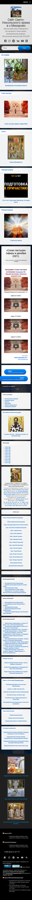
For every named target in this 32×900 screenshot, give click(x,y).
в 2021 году (7, 451)
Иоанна (5, 492)
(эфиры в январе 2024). (16, 124)
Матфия (5, 489)
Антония (19, 497)
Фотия (23, 492)
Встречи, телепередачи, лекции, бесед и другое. (17, 642)
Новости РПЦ (8, 833)
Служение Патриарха (10, 842)
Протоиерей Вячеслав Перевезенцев (14, 602)
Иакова (9, 492)
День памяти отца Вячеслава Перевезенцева (16, 799)
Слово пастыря (6, 93)
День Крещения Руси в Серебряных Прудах (20, 890)
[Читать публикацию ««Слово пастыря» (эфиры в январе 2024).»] (16, 109)
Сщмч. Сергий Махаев (16, 551)
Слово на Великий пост (16, 162)
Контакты (7, 402)
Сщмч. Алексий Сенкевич (16, 536)
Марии (13, 494)
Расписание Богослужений (11, 398)
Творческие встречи (8, 711)
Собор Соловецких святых (18, 489)
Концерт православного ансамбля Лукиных (16, 721)
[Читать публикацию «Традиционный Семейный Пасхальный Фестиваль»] (16, 765)
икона (9, 489)
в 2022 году (7, 450)
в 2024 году (7, 447)
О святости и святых (16, 240)
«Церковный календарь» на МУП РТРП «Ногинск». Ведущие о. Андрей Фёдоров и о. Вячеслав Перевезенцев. (14, 651)
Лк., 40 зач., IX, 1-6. (15, 503)
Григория (8, 495)
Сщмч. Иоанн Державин (16, 533)
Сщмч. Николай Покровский (16, 545)
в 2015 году (7, 461)
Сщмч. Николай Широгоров (16, 557)
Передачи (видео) (7, 170)
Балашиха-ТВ (20, 272)
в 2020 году (7, 453)
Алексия (14, 492)
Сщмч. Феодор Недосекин (16, 559)
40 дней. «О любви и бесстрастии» (16, 689)
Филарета (18, 499)
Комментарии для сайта (10, 389)
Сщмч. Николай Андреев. (16, 548)
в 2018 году (7, 456)
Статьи (3, 131)
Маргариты (21, 500)
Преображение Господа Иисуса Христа (16, 85)
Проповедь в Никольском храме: (12, 412)
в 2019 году (7, 455)
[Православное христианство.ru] (16, 867)
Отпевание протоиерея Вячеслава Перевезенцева (16, 692)
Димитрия (18, 492)
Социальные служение (10, 406)
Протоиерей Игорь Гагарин (11, 588)
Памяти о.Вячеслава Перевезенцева (13, 680)
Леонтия (6, 494)
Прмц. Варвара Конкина (16, 562)
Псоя (7, 491)
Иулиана (20, 491)
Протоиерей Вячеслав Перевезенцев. (14, 583)
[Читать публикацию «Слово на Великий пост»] (16, 147)
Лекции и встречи (8, 658)
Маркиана (25, 491)
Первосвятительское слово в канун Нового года (16, 745)
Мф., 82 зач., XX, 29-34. (21, 505)
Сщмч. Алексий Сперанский (16, 542)
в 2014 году (7, 462)
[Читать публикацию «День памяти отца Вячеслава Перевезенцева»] (16, 788)
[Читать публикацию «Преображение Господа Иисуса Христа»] (16, 70)
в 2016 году (7, 459)
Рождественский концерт (16, 715)
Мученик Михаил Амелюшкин (16, 565)
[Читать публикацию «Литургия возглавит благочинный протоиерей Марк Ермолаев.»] (16, 811)
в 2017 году (7, 458)
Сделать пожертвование (11, 405)
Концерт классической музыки (16, 718)
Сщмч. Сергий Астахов (16, 530)
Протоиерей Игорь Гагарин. (11, 607)
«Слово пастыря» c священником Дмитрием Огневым (16, 261)
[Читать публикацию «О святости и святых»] (16, 225)
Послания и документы (9, 728)
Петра (26, 492)
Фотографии (5, 55)
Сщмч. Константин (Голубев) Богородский (16, 527)
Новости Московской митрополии (13, 877)
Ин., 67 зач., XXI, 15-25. (11, 502)
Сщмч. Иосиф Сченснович (16, 554)
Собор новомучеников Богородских (13, 517)
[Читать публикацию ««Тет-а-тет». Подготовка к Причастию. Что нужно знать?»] (16, 185)
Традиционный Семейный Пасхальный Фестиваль (16, 775)
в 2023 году (7, 448)
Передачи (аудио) (7, 210)
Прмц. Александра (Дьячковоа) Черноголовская (16, 524)
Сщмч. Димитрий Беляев (16, 539)
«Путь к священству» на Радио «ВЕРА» (14, 589)
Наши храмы (8, 403)
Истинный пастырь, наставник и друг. (16, 694)
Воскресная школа (9, 400)
